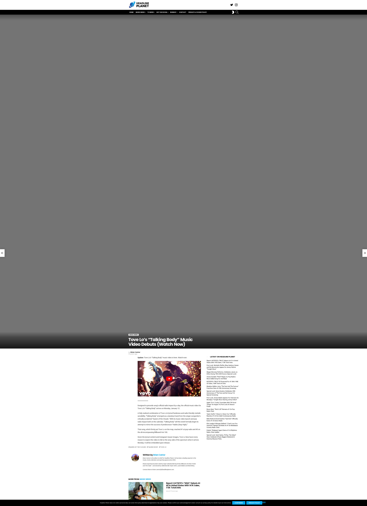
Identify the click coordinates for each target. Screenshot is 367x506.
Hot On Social (161, 12)
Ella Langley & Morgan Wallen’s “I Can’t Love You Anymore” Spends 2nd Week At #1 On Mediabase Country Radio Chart (222, 425)
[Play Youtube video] (169, 378)
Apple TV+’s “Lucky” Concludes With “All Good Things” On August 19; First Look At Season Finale (221, 404)
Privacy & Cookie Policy (197, 12)
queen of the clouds (138, 447)
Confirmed (239, 503)
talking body (153, 447)
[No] (263, 502)
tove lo (163, 447)
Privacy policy (254, 503)
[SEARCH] (237, 12)
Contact (182, 12)
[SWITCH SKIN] (233, 12)
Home (131, 12)
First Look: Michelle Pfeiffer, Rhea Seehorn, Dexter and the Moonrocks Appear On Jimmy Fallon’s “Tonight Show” (223, 367)
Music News (140, 12)
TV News (150, 12)
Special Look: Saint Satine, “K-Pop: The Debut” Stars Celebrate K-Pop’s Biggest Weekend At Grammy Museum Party (221, 437)
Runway (173, 12)
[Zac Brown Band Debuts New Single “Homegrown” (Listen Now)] (2, 253)
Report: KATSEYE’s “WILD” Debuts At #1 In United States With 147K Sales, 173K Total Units (183, 485)
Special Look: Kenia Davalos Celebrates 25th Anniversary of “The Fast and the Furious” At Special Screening (221, 393)
